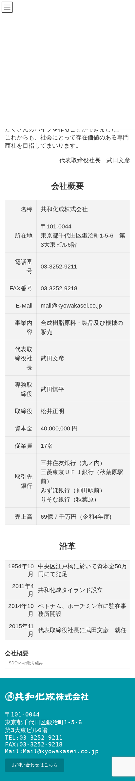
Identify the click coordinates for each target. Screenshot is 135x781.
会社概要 (17, 653)
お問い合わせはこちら (35, 765)
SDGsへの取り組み (26, 663)
